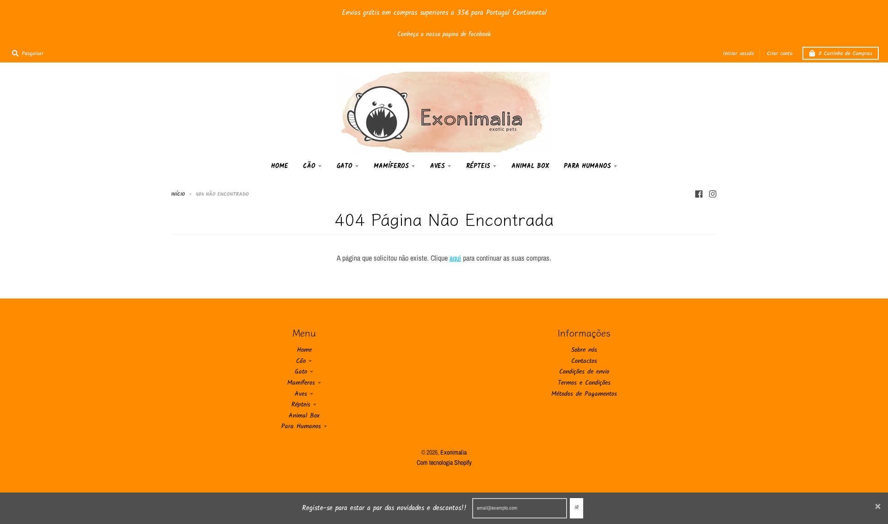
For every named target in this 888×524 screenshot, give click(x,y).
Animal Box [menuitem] (530, 166)
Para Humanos (301, 426)
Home (304, 350)
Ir (576, 508)
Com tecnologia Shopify (444, 462)
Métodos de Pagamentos (584, 394)
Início (178, 194)
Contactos (584, 361)
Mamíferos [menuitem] (391, 166)
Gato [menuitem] (344, 166)
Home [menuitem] (279, 166)
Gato (301, 372)
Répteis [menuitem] (478, 166)
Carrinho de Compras (845, 53)
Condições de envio (584, 372)
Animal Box (304, 416)
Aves (301, 394)
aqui (455, 258)
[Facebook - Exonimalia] (699, 194)
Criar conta (780, 53)
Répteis (300, 404)
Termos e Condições (584, 383)
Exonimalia (453, 452)
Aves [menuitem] (437, 166)
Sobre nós (584, 350)
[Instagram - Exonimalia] (713, 194)
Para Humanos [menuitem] (587, 166)
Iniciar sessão (738, 53)
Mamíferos (301, 383)
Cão (301, 361)
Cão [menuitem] (309, 166)
